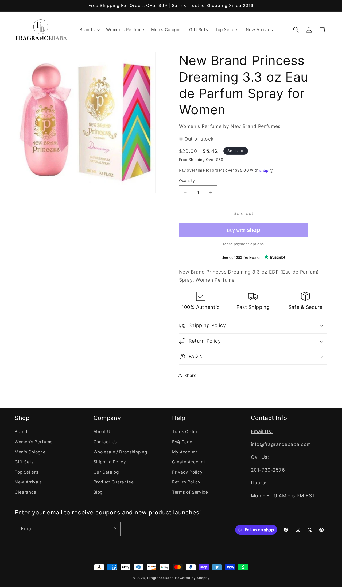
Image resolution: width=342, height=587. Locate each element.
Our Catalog (106, 472)
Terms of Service (190, 492)
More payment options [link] (243, 244)
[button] (89, 30)
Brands (22, 431)
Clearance (25, 492)
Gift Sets (24, 461)
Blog (98, 492)
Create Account (188, 461)
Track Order (184, 431)
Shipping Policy (110, 461)
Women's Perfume (34, 441)
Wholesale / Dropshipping (120, 452)
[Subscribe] (113, 529)
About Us (103, 431)
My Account (184, 452)
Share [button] (190, 375)
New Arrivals (28, 481)
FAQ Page (182, 441)
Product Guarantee (114, 481)
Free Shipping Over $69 (201, 159)
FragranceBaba (160, 578)
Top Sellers (26, 472)
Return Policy (186, 481)
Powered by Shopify (192, 578)
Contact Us (105, 441)
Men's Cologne (30, 452)
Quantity (187, 180)
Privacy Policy (187, 472)
